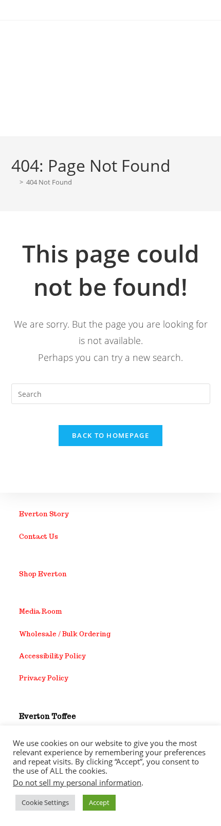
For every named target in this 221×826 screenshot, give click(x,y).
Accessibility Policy (52, 656)
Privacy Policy (43, 678)
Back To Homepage (110, 435)
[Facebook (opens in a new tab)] (104, 8)
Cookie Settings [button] (45, 802)
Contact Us (38, 536)
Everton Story (44, 514)
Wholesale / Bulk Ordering (64, 634)
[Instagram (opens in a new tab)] (115, 8)
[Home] (13, 182)
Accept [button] (99, 802)
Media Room (40, 611)
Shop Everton (43, 574)
